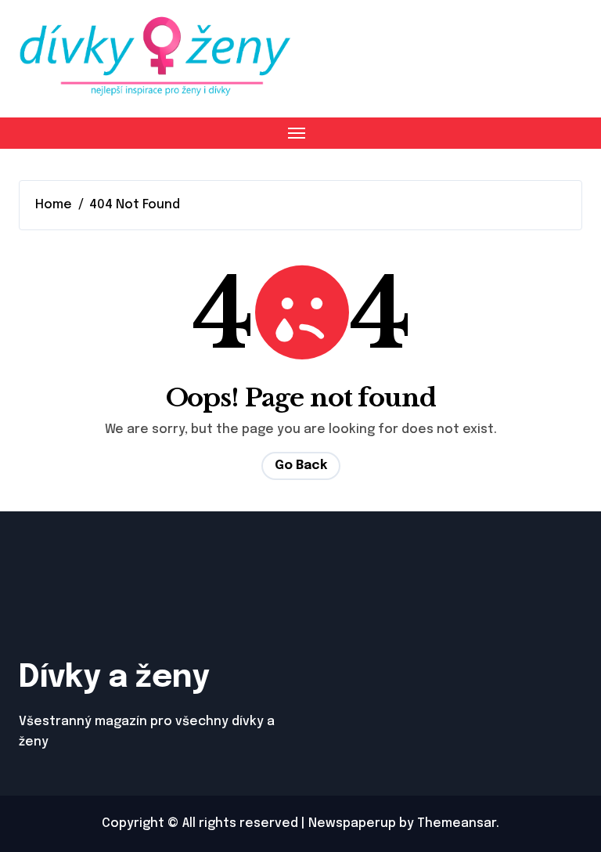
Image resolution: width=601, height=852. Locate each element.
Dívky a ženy (114, 678)
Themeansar (456, 823)
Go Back (301, 465)
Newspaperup (352, 823)
